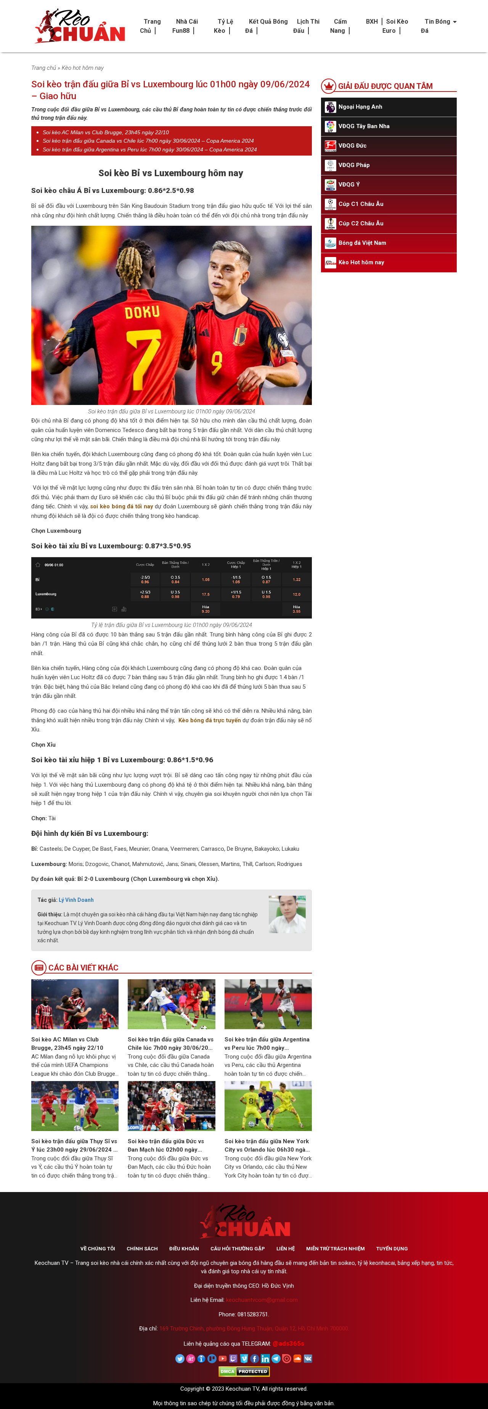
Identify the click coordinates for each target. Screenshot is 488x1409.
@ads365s (288, 1343)
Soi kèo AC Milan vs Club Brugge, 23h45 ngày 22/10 (106, 132)
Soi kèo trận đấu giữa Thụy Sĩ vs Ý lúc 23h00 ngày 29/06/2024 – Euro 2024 (74, 1146)
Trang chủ (43, 67)
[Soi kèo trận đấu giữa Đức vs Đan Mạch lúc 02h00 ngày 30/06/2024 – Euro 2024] (171, 1105)
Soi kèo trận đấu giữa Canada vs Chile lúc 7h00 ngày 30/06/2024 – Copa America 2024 (148, 141)
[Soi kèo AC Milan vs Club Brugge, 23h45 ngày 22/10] (75, 1003)
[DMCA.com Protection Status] (244, 1371)
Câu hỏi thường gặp (237, 1249)
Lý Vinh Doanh (76, 900)
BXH (372, 21)
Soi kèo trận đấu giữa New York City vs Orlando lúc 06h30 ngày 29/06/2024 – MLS (267, 1146)
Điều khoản (184, 1249)
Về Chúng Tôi (97, 1249)
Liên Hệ (285, 1249)
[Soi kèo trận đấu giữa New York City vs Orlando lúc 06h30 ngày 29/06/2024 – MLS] (268, 1105)
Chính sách (142, 1249)
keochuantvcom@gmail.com (262, 1300)
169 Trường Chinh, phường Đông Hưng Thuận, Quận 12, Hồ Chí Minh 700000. (254, 1328)
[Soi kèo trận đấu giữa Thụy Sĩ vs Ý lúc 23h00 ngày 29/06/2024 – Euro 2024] (75, 1105)
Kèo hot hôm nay (83, 67)
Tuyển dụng (392, 1249)
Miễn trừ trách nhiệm (335, 1249)
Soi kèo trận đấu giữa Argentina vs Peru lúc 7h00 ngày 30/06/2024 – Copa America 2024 (150, 149)
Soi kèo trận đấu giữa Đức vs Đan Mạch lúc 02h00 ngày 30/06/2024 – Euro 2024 (166, 1146)
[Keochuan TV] (79, 26)
